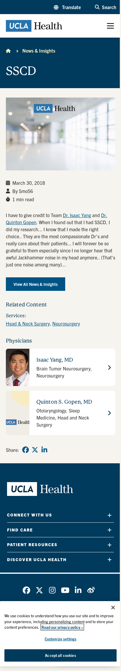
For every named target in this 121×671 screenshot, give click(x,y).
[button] (67, 7)
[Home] (8, 50)
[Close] (113, 607)
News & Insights (38, 50)
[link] (25, 450)
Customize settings (60, 638)
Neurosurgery (66, 323)
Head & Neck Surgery (28, 323)
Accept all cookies (60, 655)
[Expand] (109, 515)
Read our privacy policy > (62, 627)
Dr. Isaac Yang (77, 215)
